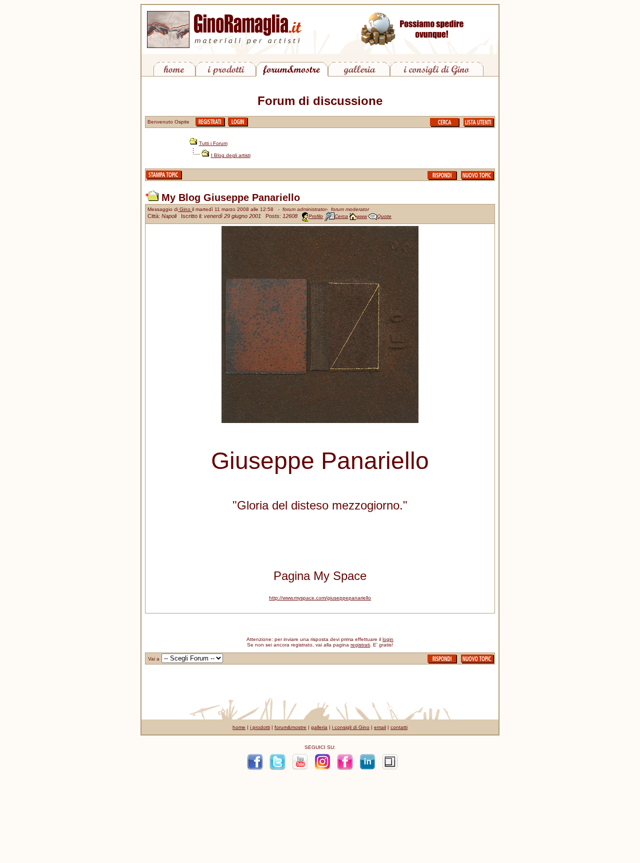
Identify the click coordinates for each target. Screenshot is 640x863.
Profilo (315, 216)
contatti (399, 727)
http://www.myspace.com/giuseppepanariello (320, 597)
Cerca (341, 216)
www (361, 216)
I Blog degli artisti (230, 155)
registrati (360, 645)
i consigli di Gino (351, 727)
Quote (384, 216)
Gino (185, 209)
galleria (319, 727)
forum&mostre (290, 727)
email (380, 727)
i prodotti (260, 727)
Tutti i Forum (213, 143)
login (388, 639)
